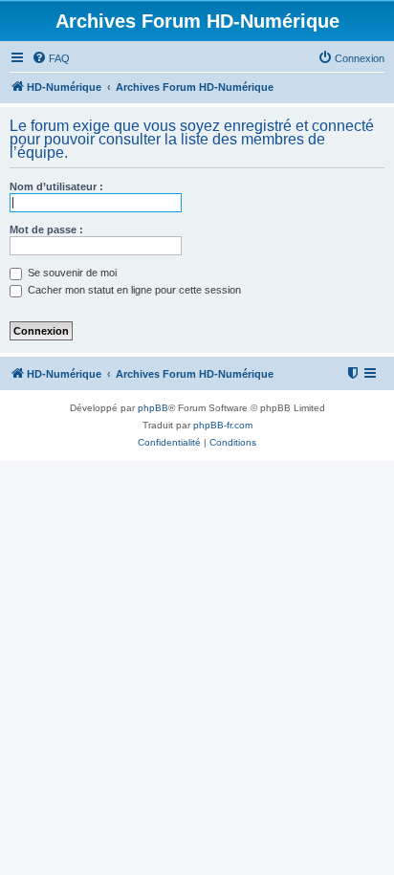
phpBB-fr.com (222, 425)
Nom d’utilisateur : (56, 186)
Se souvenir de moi (71, 272)
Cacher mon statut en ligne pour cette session (133, 289)
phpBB (153, 408)
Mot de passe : (46, 229)
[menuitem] (51, 58)
